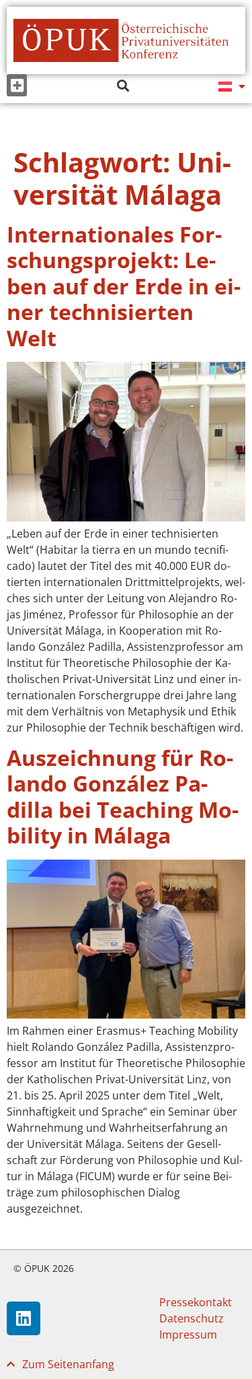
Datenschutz (191, 1318)
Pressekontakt (195, 1302)
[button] (17, 85)
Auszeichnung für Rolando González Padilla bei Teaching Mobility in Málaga (123, 796)
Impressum (188, 1334)
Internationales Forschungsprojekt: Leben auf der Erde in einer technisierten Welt (124, 286)
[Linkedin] (23, 1318)
